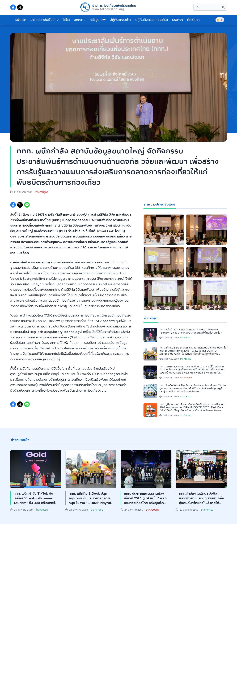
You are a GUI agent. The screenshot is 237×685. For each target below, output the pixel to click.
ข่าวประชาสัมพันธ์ (42, 19)
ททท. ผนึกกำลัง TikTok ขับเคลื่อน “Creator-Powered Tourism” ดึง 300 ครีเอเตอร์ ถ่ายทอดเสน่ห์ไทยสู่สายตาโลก (190, 331)
